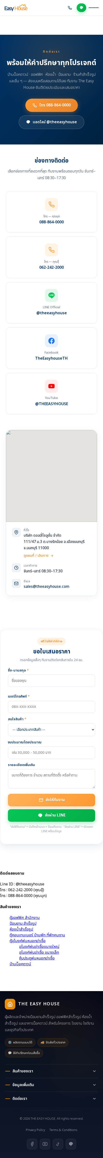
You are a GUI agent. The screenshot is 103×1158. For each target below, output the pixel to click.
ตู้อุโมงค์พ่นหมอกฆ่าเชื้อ (28, 941)
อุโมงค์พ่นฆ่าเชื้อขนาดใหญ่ (39, 947)
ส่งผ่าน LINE (55, 815)
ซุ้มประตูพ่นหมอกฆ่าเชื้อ (37, 958)
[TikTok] (58, 1144)
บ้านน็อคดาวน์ (20, 964)
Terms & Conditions (63, 1130)
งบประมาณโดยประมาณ (24, 742)
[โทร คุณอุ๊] (69, 8)
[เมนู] (94, 8)
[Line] (71, 1144)
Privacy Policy (35, 1130)
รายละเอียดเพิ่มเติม (21, 764)
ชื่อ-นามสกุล (18, 670)
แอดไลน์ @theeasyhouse (55, 122)
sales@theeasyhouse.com (46, 586)
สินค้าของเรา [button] (22, 1071)
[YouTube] (45, 1144)
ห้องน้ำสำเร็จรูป (21, 929)
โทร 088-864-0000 (55, 105)
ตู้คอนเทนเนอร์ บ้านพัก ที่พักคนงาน (37, 935)
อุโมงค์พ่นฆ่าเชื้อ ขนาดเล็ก (39, 952)
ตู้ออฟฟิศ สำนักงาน (25, 918)
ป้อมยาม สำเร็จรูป (23, 923)
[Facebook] (32, 1144)
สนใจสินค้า (17, 719)
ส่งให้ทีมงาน (55, 800)
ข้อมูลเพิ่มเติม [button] (23, 1085)
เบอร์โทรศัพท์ (19, 696)
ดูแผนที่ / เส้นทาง (36, 555)
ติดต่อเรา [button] (19, 1099)
